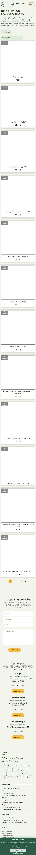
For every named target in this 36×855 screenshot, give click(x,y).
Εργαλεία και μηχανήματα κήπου (12, 802)
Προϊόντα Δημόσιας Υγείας (10, 788)
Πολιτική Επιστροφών (8, 835)
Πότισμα (4, 800)
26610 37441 (18, 685)
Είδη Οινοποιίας (7, 798)
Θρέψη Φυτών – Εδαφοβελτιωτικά (12, 807)
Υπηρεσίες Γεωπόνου (8, 818)
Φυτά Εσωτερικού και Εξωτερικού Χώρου (14, 795)
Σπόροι (4, 805)
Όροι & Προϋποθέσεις (8, 837)
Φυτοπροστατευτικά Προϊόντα (11, 809)
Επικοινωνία (18, 691)
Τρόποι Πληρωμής (7, 831)
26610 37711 (18, 709)
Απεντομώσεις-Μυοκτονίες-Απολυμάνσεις (15, 822)
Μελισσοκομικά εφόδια (9, 791)
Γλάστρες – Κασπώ (8, 793)
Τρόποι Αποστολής (7, 833)
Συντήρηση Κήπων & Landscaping (12, 820)
